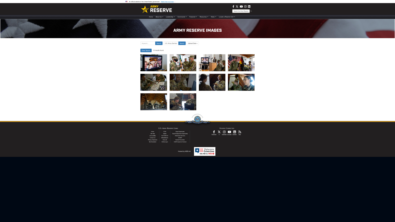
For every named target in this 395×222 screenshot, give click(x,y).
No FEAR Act (164, 135)
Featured (192, 17)
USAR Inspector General (180, 141)
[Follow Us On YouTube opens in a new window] (229, 132)
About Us (159, 17)
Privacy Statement (152, 139)
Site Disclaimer (152, 141)
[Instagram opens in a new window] (245, 6)
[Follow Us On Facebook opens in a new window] (214, 132)
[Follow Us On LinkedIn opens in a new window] (234, 132)
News (213, 17)
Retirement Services (180, 135)
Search (159, 43)
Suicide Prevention (180, 139)
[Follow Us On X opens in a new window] (219, 132)
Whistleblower (164, 137)
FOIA (164, 131)
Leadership (169, 17)
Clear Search (146, 50)
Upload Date (192, 43)
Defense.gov (165, 141)
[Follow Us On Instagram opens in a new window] (224, 132)
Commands (181, 17)
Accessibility (153, 135)
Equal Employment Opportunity (180, 133)
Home (151, 17)
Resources (203, 17)
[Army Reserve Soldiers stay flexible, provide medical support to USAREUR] (153, 82)
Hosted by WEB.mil (184, 151)
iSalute (164, 133)
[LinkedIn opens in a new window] (249, 6)
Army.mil (165, 139)
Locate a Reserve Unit (226, 17)
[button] (168, 2)
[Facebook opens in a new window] (233, 6)
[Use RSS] (239, 132)
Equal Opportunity (180, 131)
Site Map (152, 133)
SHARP (180, 137)
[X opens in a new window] (237, 6)
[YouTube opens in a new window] (241, 6)
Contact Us (152, 137)
